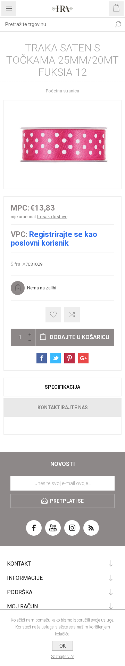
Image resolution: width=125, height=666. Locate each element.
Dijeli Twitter (55, 358)
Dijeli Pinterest (69, 358)
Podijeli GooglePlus (83, 358)
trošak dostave (52, 216)
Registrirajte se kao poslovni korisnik (54, 238)
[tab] (62, 387)
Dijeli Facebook (41, 358)
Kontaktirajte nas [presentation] (63, 407)
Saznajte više (62, 656)
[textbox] (55, 24)
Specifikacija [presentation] (62, 387)
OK (62, 646)
